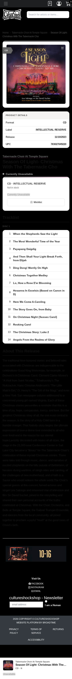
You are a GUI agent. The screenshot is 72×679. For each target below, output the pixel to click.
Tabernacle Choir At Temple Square (29, 32)
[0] (68, 4)
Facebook (37, 583)
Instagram (37, 587)
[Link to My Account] (59, 4)
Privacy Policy (14, 631)
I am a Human (53, 605)
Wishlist (38, 202)
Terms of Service (36, 631)
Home (6, 32)
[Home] (12, 14)
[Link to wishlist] (50, 4)
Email (37, 591)
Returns (58, 629)
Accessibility (36, 640)
